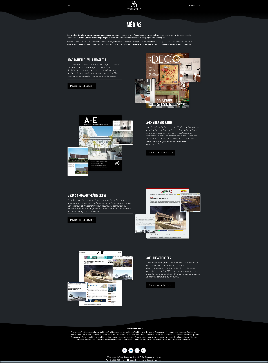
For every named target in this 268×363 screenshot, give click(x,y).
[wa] (143, 350)
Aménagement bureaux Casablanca (181, 332)
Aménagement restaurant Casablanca (85, 335)
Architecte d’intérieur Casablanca (85, 332)
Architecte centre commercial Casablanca (114, 340)
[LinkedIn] (130, 350)
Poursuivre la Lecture (81, 86)
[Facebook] (124, 350)
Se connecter (194, 5)
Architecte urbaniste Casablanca (176, 340)
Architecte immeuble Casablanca (140, 335)
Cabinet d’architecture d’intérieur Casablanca (145, 332)
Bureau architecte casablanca (120, 337)
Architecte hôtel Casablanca (177, 337)
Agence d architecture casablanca (149, 337)
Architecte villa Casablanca (114, 335)
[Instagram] (137, 350)
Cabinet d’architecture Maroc (112, 332)
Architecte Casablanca (165, 335)
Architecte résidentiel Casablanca (147, 340)
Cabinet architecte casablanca (94, 337)
